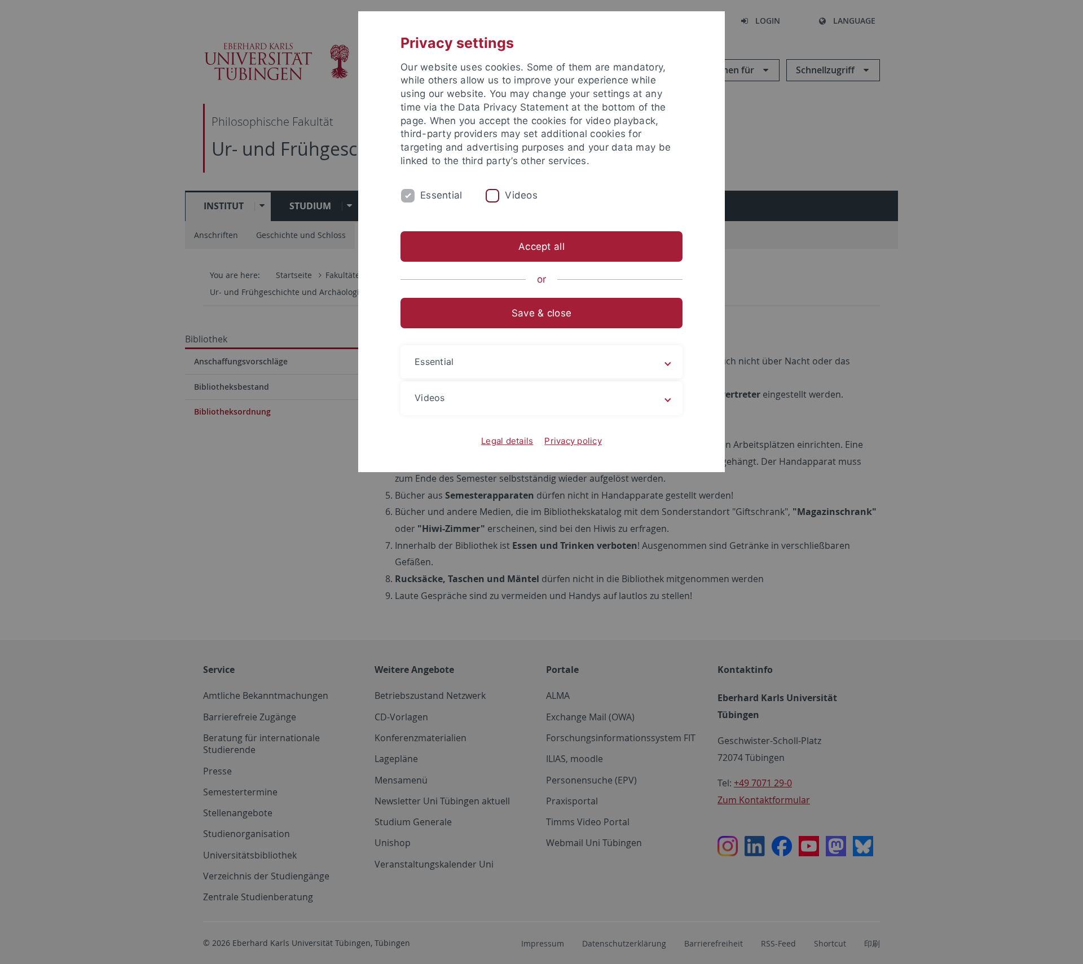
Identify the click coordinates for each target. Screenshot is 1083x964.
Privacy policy (573, 440)
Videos (521, 195)
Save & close (541, 313)
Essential (441, 195)
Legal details (507, 440)
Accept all (541, 246)
